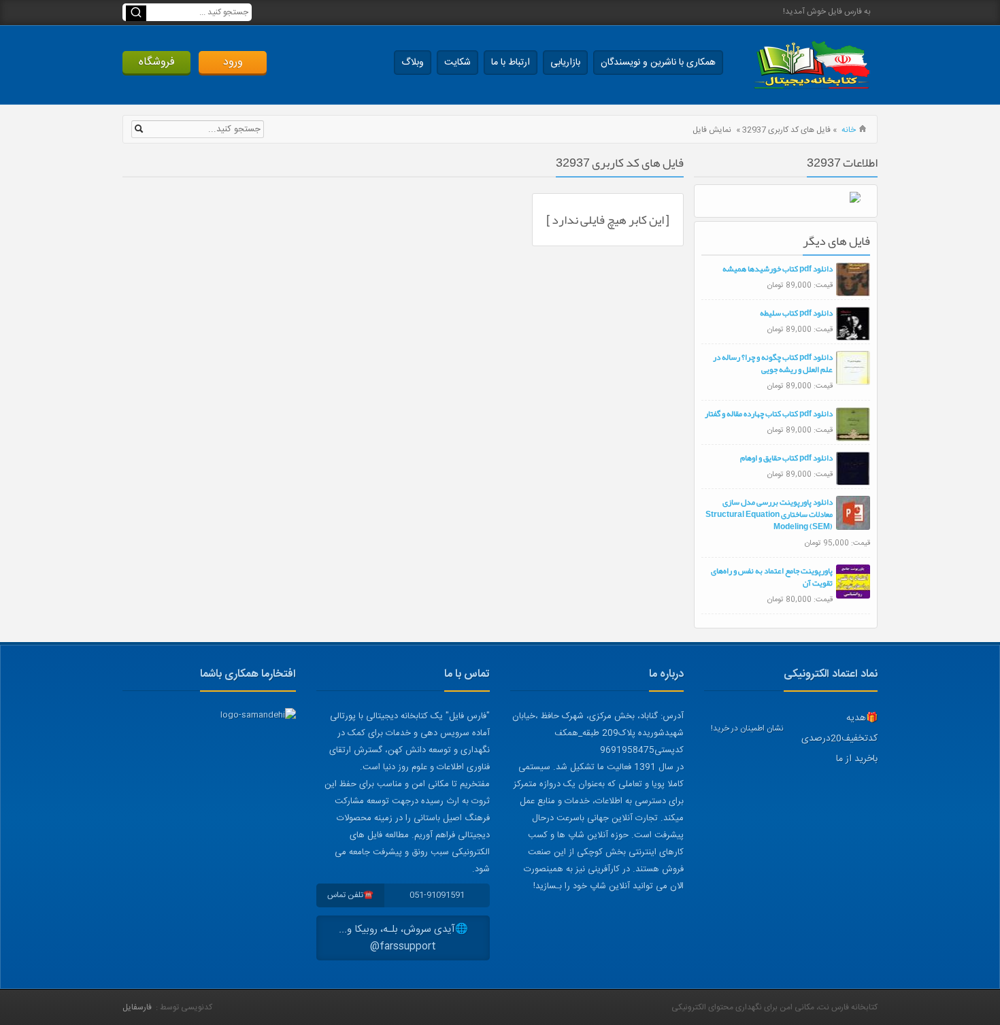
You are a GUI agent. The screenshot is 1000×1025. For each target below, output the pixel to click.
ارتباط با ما (510, 62)
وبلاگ (412, 62)
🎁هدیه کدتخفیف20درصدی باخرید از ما (839, 738)
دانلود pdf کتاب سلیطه (796, 313)
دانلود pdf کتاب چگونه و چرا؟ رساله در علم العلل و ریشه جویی (773, 363)
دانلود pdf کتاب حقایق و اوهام (786, 458)
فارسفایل (137, 1007)
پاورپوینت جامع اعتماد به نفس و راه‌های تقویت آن (772, 577)
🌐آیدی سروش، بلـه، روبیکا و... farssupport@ (403, 938)
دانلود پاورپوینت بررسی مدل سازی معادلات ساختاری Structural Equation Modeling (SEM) (769, 514)
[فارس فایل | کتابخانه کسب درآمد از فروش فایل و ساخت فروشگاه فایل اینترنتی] (812, 65)
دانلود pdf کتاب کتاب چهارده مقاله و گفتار (769, 413)
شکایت (457, 62)
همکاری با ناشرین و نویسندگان (658, 62)
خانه (848, 130)
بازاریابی (565, 62)
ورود (233, 62)
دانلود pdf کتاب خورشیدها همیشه (777, 269)
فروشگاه (157, 62)
